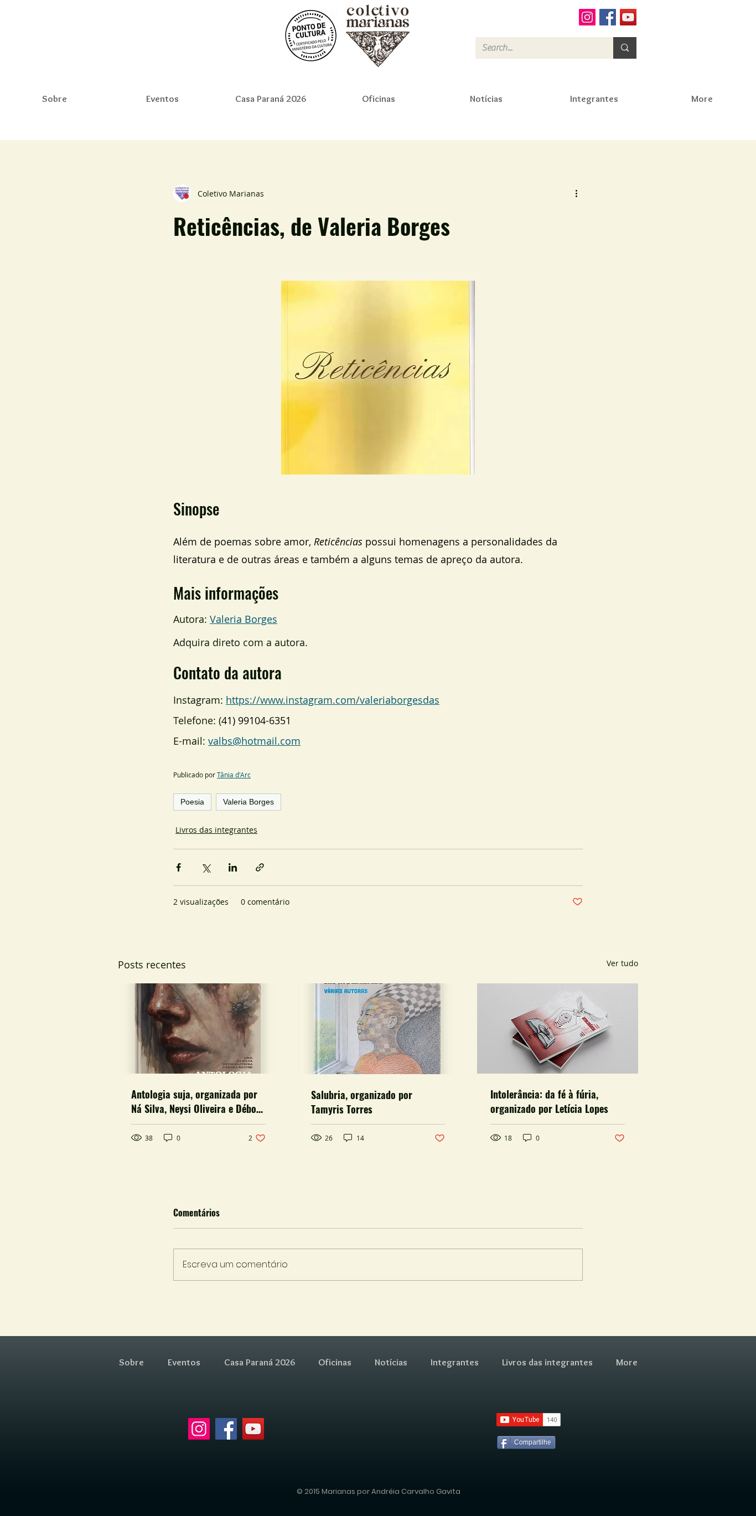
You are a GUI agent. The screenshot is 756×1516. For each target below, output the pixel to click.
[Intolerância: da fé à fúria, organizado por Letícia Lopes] (557, 1028)
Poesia (192, 801)
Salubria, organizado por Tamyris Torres (361, 1101)
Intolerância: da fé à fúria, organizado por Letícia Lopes (549, 1101)
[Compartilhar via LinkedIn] (232, 867)
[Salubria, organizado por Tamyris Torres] (378, 1028)
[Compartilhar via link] (260, 867)
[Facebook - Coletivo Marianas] (607, 17)
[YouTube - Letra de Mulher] (628, 17)
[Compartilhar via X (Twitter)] (205, 867)
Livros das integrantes (216, 829)
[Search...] (624, 48)
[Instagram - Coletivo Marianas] (587, 17)
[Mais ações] (576, 193)
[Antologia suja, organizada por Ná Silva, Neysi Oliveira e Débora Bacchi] (198, 1028)
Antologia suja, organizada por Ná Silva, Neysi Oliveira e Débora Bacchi (198, 1101)
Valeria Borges (248, 801)
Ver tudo (622, 963)
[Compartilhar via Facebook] (178, 867)
